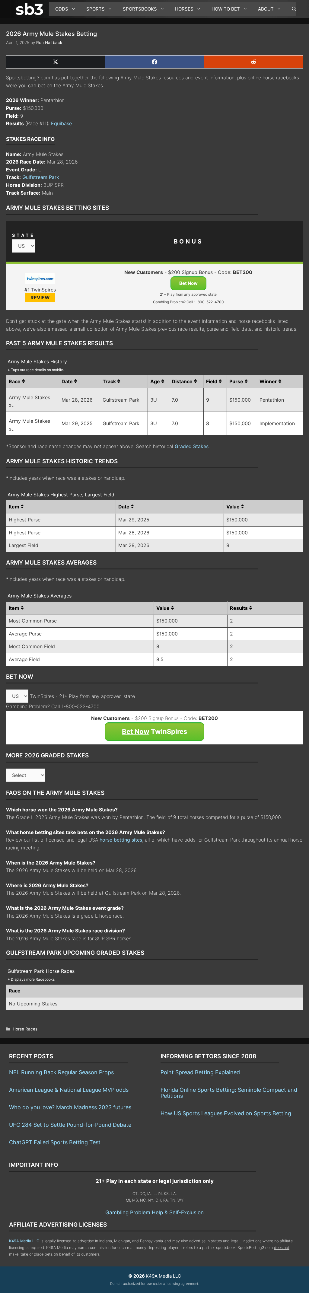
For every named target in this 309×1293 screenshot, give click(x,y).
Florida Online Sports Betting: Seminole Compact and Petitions (229, 1093)
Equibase (61, 123)
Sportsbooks (140, 9)
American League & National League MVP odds (69, 1090)
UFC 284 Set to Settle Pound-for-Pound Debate (70, 1125)
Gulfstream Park (40, 177)
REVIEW (40, 298)
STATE (23, 235)
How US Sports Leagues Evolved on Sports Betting (226, 1113)
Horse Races (25, 1029)
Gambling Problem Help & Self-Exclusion (154, 1212)
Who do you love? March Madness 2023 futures (70, 1107)
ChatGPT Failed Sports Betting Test (54, 1142)
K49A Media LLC (24, 1241)
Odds (61, 9)
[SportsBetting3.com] (31, 9)
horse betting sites (121, 840)
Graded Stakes (192, 446)
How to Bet (226, 9)
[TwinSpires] (40, 279)
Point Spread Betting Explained (200, 1072)
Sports (95, 9)
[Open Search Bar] (291, 9)
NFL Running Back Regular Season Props (61, 1072)
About (266, 9)
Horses (184, 9)
